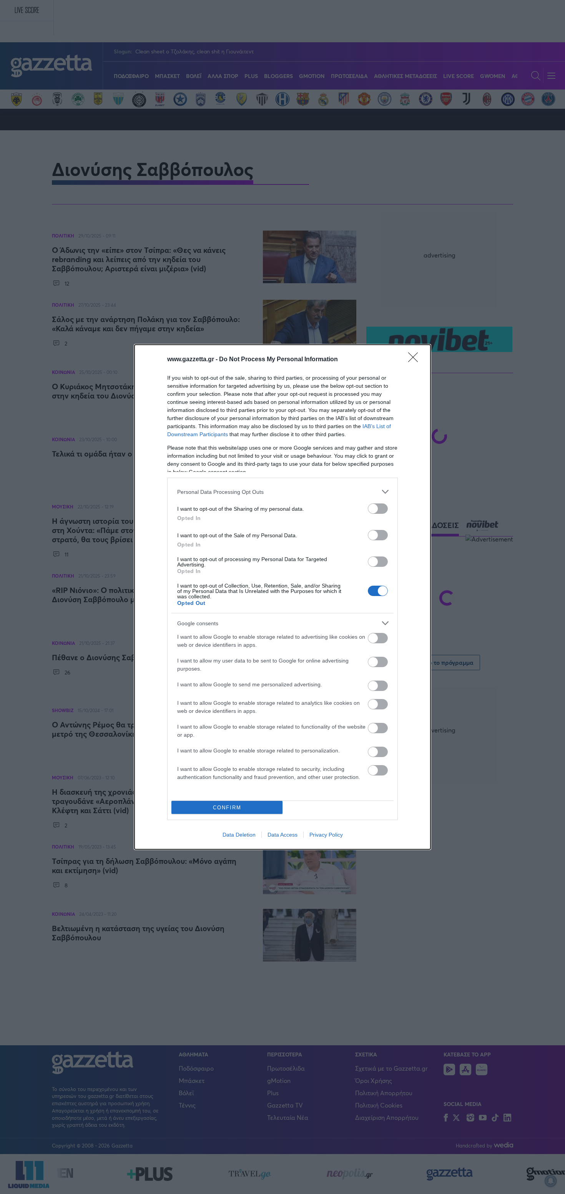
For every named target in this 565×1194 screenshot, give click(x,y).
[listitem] (282, 492)
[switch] (378, 508)
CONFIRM (227, 807)
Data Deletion (239, 835)
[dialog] (282, 597)
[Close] (415, 359)
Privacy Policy (326, 835)
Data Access (282, 835)
